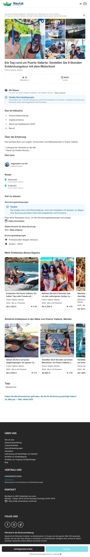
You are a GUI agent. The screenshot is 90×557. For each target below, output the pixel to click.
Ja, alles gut (10, 399)
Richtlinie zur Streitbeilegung (16, 457)
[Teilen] (84, 15)
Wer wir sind (9, 440)
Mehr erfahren (16, 230)
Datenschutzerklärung (13, 443)
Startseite (8, 14)
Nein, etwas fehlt (25, 399)
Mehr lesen (10, 155)
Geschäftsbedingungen (14, 448)
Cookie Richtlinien (11, 445)
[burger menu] (80, 4)
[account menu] (85, 4)
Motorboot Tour (32, 14)
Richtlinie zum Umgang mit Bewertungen (20, 459)
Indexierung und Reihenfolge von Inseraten (21, 454)
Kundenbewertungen (13, 476)
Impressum (9, 451)
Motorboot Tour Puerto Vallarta (49, 14)
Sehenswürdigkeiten (19, 14)
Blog (6, 462)
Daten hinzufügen (16, 221)
